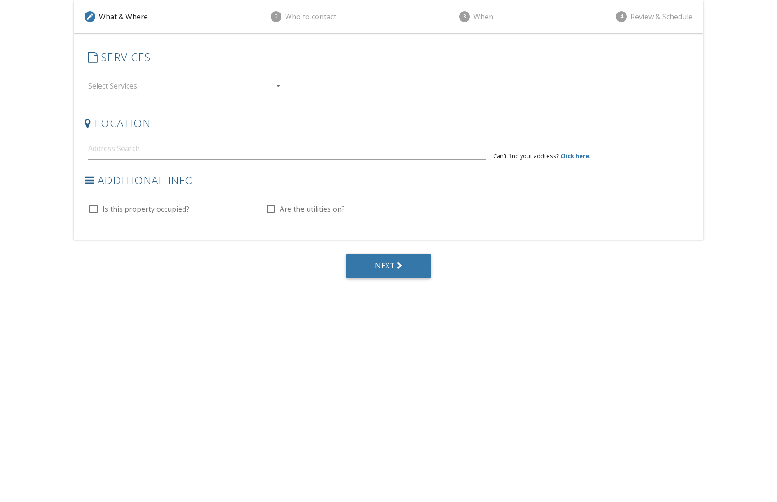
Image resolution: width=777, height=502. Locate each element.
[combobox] (186, 87)
